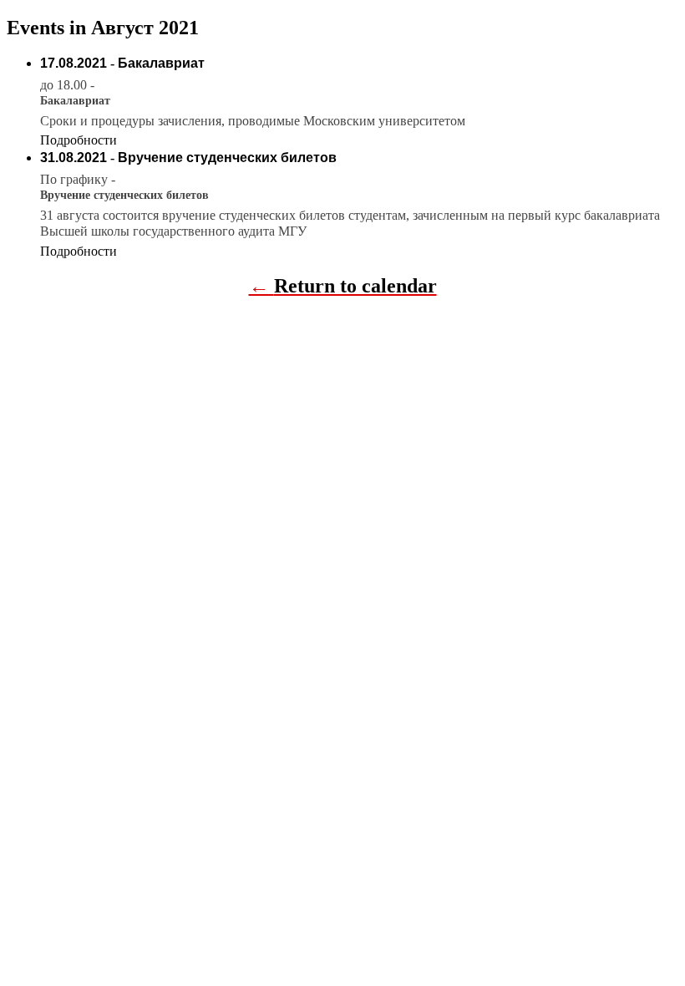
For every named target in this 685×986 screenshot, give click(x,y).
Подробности (78, 140)
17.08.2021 (73, 63)
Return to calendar (355, 286)
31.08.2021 (73, 157)
